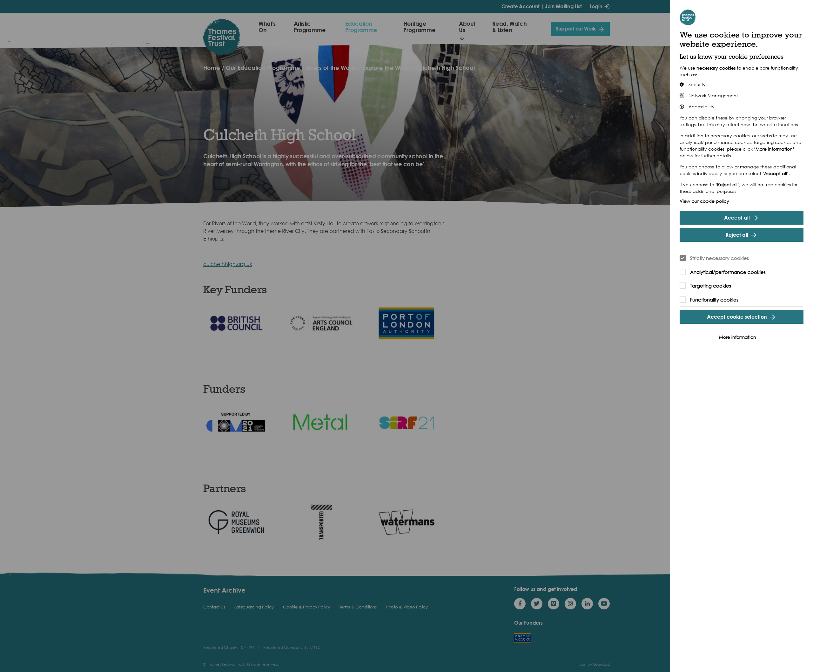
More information (737, 337)
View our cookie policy (704, 201)
